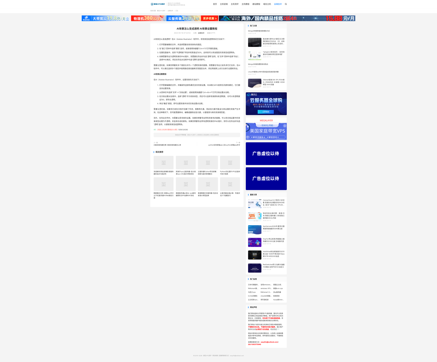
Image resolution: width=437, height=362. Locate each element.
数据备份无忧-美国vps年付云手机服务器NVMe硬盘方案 (164, 195)
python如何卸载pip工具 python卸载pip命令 (224, 145)
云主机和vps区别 (253, 300)
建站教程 (256, 4)
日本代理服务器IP (253, 285)
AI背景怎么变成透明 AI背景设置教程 (197, 28)
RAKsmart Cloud (266, 292)
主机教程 (245, 4)
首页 (215, 4)
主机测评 (235, 4)
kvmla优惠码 (252, 296)
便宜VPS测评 (157, 4)
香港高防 (276, 296)
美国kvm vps (278, 288)
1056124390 (183, 130)
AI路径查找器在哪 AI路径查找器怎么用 (167, 145)
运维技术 (278, 4)
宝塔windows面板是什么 (266, 285)
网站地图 (215, 355)
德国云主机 (277, 285)
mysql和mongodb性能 (279, 300)
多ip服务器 (277, 292)
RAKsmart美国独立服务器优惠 (253, 288)
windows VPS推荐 (266, 288)
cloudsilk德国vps (266, 296)
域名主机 (267, 4)
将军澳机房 (265, 300)
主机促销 (224, 4)
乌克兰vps (252, 292)
